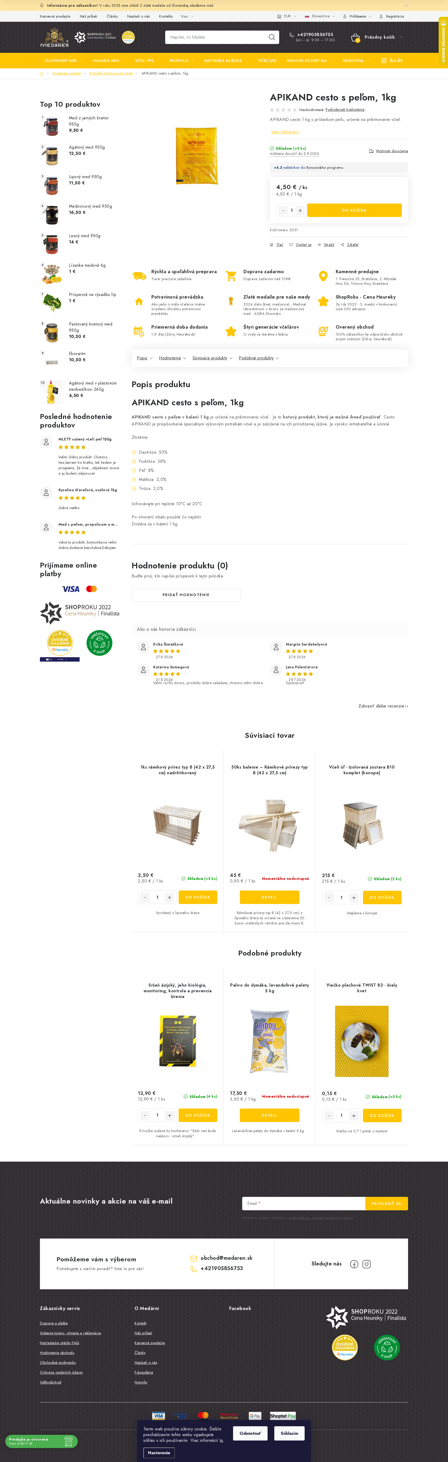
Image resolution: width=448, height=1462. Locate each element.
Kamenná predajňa (55, 16)
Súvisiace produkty (210, 358)
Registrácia (395, 16)
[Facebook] (354, 1264)
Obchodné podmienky (58, 1362)
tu (221, 1440)
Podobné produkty (256, 358)
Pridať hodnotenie (186, 594)
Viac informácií (285, 132)
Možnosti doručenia (392, 151)
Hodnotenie (170, 358)
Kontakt (140, 1323)
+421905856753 (314, 34)
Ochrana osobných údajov (61, 1372)
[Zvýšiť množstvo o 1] (300, 210)
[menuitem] (63, 60)
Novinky (141, 1382)
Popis (142, 358)
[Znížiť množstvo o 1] (283, 210)
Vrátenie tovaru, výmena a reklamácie (70, 1333)
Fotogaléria (144, 1372)
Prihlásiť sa (387, 1203)
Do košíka (354, 210)
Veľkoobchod (50, 1382)
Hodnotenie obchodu (57, 1352)
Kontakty (166, 16)
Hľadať (272, 37)
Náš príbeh (88, 16)
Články (112, 16)
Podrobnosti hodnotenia (345, 109)
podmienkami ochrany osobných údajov (321, 1217)
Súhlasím (289, 1433)
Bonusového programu (325, 167)
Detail (269, 897)
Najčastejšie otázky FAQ (59, 1342)
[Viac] (392, 60)
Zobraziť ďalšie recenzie (381, 706)
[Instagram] (366, 1264)
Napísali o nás (138, 16)
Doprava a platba (54, 1323)
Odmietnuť (250, 1433)
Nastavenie (159, 1453)
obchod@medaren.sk (227, 1258)
